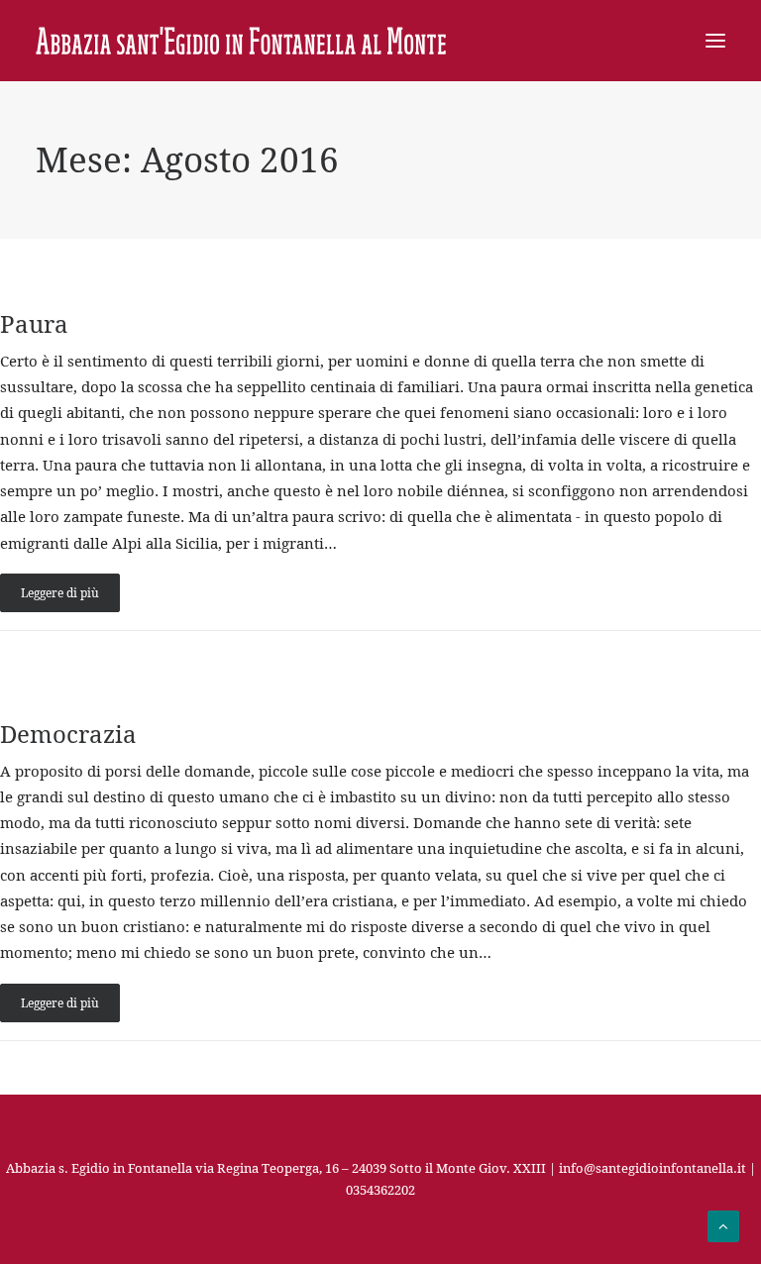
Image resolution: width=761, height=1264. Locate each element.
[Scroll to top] (723, 1224)
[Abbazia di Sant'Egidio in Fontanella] (241, 40)
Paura (34, 324)
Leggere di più (60, 592)
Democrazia (68, 734)
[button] (715, 40)
